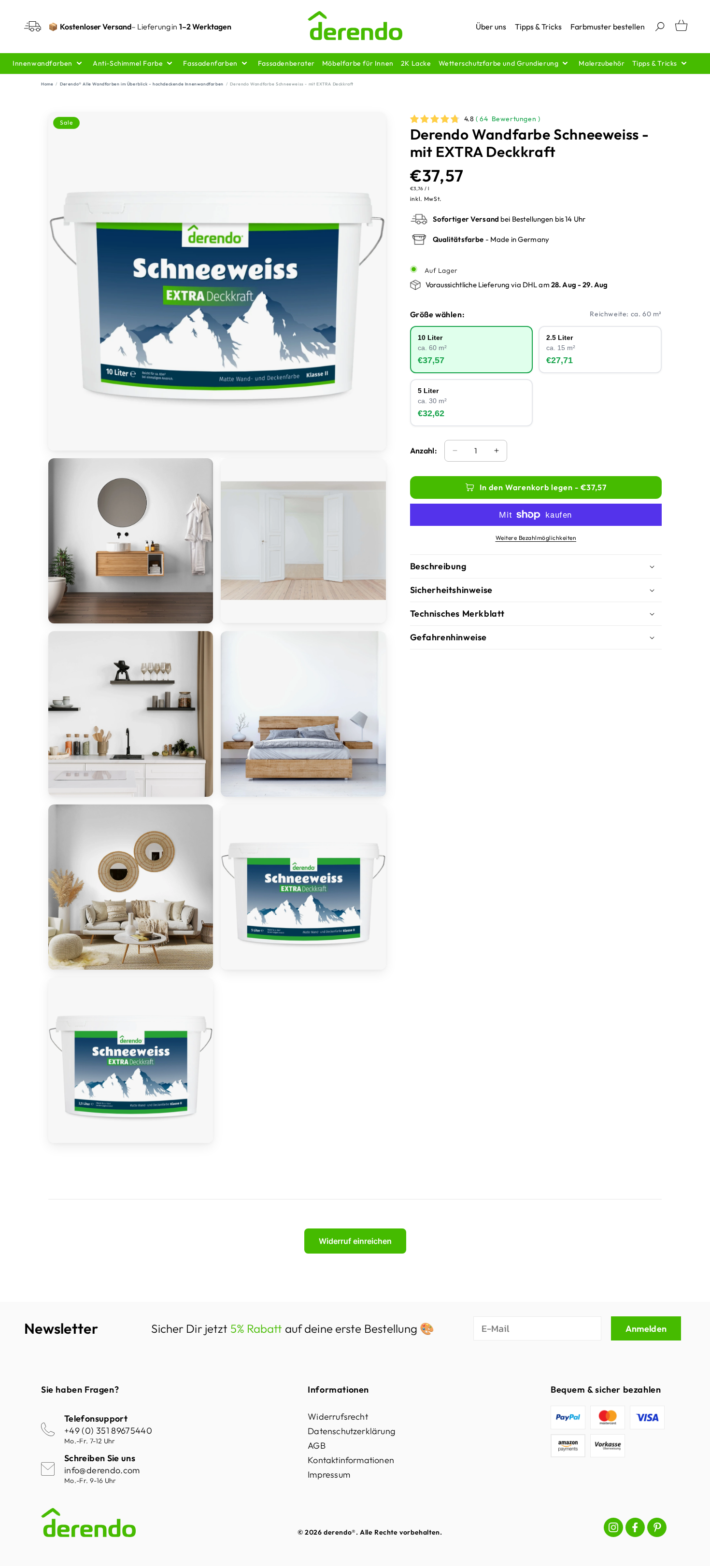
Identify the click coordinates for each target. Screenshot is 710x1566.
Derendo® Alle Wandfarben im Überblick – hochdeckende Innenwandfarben (142, 83)
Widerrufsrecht (338, 1416)
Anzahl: (424, 450)
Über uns (491, 26)
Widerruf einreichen (355, 1241)
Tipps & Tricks (538, 26)
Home (47, 83)
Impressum (329, 1474)
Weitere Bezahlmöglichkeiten (536, 537)
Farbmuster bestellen (607, 26)
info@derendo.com (102, 1470)
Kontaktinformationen (351, 1460)
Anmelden (646, 1328)
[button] (659, 26)
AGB (317, 1445)
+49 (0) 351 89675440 (108, 1430)
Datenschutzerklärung (351, 1431)
